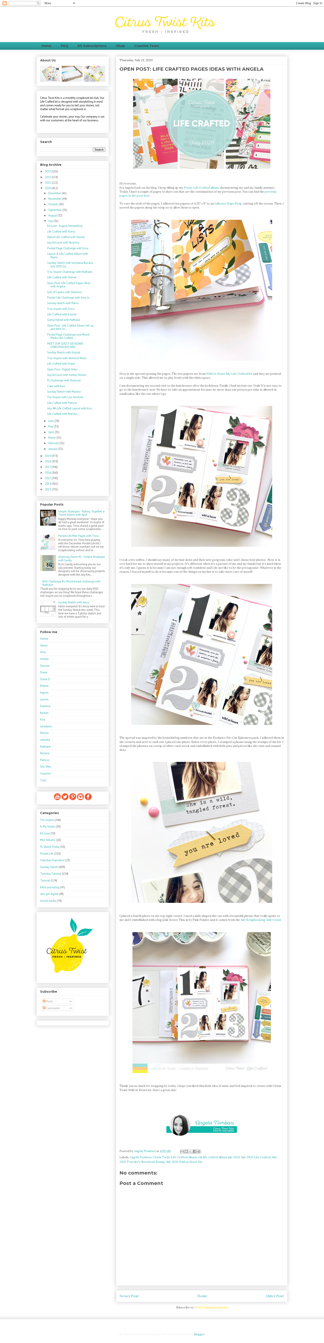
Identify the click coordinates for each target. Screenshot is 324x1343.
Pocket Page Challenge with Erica (67, 248)
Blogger (199, 1334)
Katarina (45, 706)
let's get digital (49, 894)
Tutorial (45, 880)
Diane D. (45, 679)
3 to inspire (47, 820)
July (51, 221)
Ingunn (44, 693)
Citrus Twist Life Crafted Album (175, 1157)
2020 (48, 188)
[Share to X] (190, 1151)
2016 (48, 473)
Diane (43, 672)
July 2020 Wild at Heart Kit (184, 1162)
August (53, 215)
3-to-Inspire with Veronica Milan (66, 358)
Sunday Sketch (49, 867)
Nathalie (45, 746)
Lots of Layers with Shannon (64, 292)
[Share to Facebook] (194, 1151)
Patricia (44, 760)
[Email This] (182, 1151)
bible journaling (50, 887)
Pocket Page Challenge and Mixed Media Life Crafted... (68, 336)
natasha (45, 740)
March (52, 438)
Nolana (44, 753)
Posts (49, 1001)
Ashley (44, 659)
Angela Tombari (140, 1157)
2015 (48, 478)
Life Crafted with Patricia (62, 403)
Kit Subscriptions (92, 46)
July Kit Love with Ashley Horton (66, 375)
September (55, 210)
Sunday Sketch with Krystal (63, 352)
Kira (42, 719)
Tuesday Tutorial (50, 874)
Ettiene (44, 686)
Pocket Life (47, 853)
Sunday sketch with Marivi (63, 303)
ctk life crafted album (212, 1157)
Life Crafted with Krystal (61, 314)
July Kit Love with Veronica (63, 242)
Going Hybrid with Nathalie (63, 320)
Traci (43, 780)
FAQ (64, 46)
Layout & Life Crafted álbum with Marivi (67, 255)
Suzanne (45, 773)
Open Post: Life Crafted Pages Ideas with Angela (69, 284)
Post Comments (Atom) (211, 1307)
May (51, 426)
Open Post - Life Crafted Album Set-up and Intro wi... (70, 327)
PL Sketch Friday (50, 847)
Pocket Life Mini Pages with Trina (78, 536)
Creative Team (146, 46)
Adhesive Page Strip (228, 203)
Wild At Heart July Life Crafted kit (229, 374)
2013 (48, 489)
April (51, 432)
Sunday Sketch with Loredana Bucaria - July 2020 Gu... (70, 264)
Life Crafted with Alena (61, 231)
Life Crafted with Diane (61, 364)
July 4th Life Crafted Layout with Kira (69, 408)
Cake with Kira (56, 386)
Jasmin (44, 699)
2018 (48, 461)
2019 (48, 456)
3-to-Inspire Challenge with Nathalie (69, 272)
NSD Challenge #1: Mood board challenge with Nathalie (71, 583)
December (55, 193)
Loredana (46, 726)
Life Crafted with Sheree (61, 277)
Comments (52, 1008)
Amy (43, 652)
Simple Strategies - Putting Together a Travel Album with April (81, 513)
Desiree (45, 666)
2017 (48, 467)
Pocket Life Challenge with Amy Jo (68, 297)
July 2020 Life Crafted (256, 1157)
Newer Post (129, 1296)
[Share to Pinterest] (199, 1151)
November (55, 199)
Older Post (275, 1296)
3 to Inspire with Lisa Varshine (65, 397)
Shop (120, 46)
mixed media (48, 901)
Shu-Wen (45, 766)
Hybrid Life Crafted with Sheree (66, 237)
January (53, 449)
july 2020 (234, 1157)
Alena (43, 645)
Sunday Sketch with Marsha (64, 391)
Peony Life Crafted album (201, 188)
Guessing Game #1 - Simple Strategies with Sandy (81, 558)
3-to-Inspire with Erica (60, 309)
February (54, 443)
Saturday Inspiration (52, 860)
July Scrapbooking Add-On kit (261, 920)
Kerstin (44, 713)
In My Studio (47, 826)
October (53, 204)
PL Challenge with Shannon (64, 380)
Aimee (44, 639)
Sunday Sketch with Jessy (73, 602)
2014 (48, 484)
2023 (48, 171)
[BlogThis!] (186, 1151)
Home (46, 46)
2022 (48, 177)
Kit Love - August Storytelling (64, 226)
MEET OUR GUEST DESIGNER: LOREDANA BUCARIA (65, 345)
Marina (44, 733)
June (51, 421)
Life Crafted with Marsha (62, 414)
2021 (48, 183)
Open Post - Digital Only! (62, 369)
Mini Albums (47, 840)
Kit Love (45, 833)
